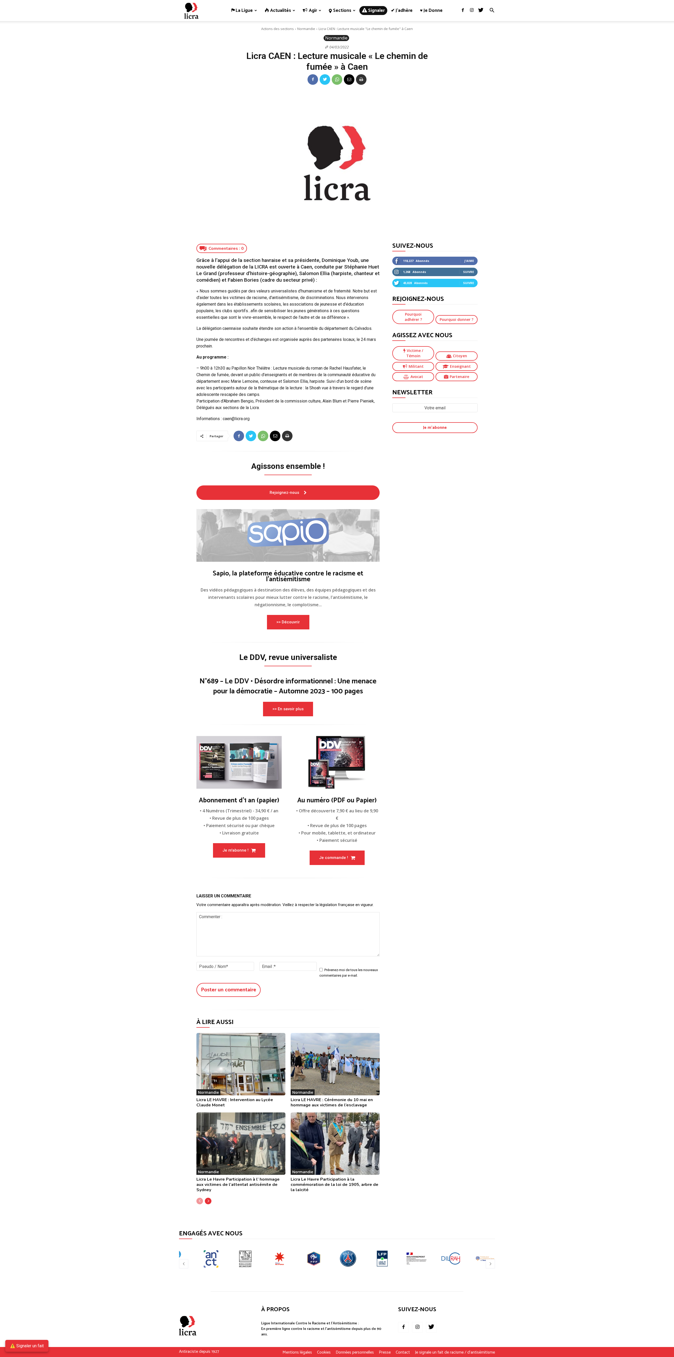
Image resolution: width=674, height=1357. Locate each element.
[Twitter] (481, 10)
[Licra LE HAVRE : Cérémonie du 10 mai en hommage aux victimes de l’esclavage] (335, 1064)
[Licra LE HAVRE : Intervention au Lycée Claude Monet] (240, 1064)
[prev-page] (199, 1201)
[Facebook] (463, 10)
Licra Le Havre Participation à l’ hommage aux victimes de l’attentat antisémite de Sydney (238, 1184)
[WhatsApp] (337, 79)
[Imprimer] (361, 79)
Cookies (324, 1352)
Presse (385, 1352)
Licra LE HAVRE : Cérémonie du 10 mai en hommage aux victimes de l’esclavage (332, 1102)
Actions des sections (277, 28)
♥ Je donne (431, 10)
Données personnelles (355, 1352)
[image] (288, 535)
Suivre (468, 272)
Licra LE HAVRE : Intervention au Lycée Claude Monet (234, 1102)
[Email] (349, 79)
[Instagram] (472, 10)
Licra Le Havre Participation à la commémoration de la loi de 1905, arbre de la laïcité (334, 1184)
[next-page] (208, 1201)
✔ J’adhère (402, 10)
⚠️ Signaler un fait (27, 1345)
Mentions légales (297, 1352)
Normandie (306, 28)
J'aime (469, 261)
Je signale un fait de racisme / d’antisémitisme (455, 1352)
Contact (403, 1352)
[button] (492, 10)
